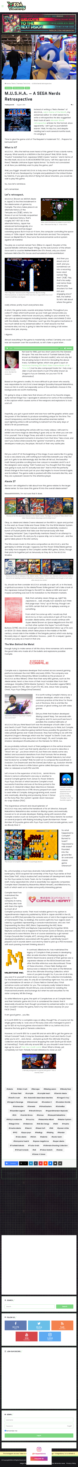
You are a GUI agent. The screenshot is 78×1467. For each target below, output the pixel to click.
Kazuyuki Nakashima (57, 1115)
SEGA (34, 1137)
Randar (62, 1132)
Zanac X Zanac (39, 1154)
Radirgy (39, 1132)
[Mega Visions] (16, 6)
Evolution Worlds (63, 1102)
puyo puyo (27, 1132)
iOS (15, 1115)
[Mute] (65, 348)
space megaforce (41, 1141)
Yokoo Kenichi (46, 1150)
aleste (10, 1089)
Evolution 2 (47, 1102)
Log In (39, 1435)
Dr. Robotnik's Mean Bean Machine (39, 1098)
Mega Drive (14, 1124)
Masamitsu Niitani (47, 1119)
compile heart (44, 1093)
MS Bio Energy (43, 1124)
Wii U (27, 88)
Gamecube (18, 1106)
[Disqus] (39, 1207)
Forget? (69, 1426)
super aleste (59, 1141)
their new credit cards (31, 1047)
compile (30, 1093)
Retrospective (18, 88)
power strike (64, 1128)
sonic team (57, 1137)
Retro (14, 84)
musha (66, 1124)
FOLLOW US (39, 1458)
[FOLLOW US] (39, 1450)
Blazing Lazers (50, 1089)
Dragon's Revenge (16, 1102)
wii (35, 1150)
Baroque (36, 1089)
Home (8, 84)
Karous (41, 1115)
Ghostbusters (46, 1106)
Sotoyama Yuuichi (22, 1141)
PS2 (15, 1132)
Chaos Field (16, 1093)
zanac (60, 1150)
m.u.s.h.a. (30, 1119)
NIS (52, 1128)
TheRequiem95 (9, 105)
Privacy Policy (71, 1463)
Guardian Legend (18, 1111)
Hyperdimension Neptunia (57, 1111)
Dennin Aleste (61, 1093)
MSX (56, 1124)
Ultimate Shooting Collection (56, 1145)
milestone (29, 1124)
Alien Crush (22, 1089)
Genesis (20, 84)
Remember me (11, 1431)
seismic (44, 1137)
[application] (39, 348)
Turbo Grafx (34, 1145)
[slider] (69, 348)
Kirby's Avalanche (15, 1119)
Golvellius (61, 1106)
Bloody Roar (66, 1089)
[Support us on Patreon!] (39, 23)
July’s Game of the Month (54, 112)
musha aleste (15, 1128)
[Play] (7, 348)
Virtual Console (22, 1150)
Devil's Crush (15, 1098)
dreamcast (33, 1102)
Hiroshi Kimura (36, 1111)
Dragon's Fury (63, 1098)
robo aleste (21, 1137)
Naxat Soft (41, 1128)
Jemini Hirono (27, 1115)
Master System (65, 1119)
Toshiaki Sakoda (17, 1145)
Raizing (50, 1132)
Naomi (28, 1128)
